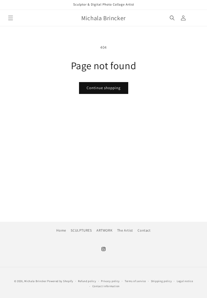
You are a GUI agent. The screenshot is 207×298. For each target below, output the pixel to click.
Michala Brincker (35, 281)
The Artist (125, 230)
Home (61, 230)
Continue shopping (104, 87)
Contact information (106, 286)
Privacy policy (110, 281)
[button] (10, 17)
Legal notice (185, 281)
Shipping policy (161, 281)
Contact (144, 230)
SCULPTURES (81, 230)
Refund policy (87, 281)
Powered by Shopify (60, 281)
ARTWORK (104, 230)
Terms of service (135, 281)
